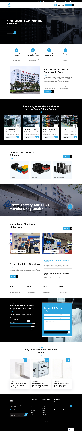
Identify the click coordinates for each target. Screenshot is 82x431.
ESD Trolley (44, 412)
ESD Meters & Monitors (46, 421)
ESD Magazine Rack (45, 406)
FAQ (31, 5)
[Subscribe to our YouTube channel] (63, 1)
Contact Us (49, 5)
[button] (72, 243)
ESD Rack (43, 408)
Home (16, 5)
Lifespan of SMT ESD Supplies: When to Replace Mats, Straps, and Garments (40, 385)
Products (20, 5)
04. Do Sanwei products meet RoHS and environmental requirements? (56, 278)
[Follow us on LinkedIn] (60, 1)
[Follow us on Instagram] (70, 1)
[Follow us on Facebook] (65, 1)
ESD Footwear (44, 419)
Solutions (27, 5)
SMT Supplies (44, 416)
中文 (55, 1)
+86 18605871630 (28, 329)
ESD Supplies (44, 414)
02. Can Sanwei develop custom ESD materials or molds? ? (57, 270)
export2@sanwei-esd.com (45, 1)
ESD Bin (43, 401)
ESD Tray (43, 410)
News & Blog (37, 5)
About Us (43, 5)
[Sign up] (71, 406)
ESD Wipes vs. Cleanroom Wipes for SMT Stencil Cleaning (18, 385)
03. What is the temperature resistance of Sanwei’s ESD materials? (56, 274)
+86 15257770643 (61, 5)
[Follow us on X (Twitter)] (68, 1)
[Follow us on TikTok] (73, 1)
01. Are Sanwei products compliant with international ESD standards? (56, 261)
